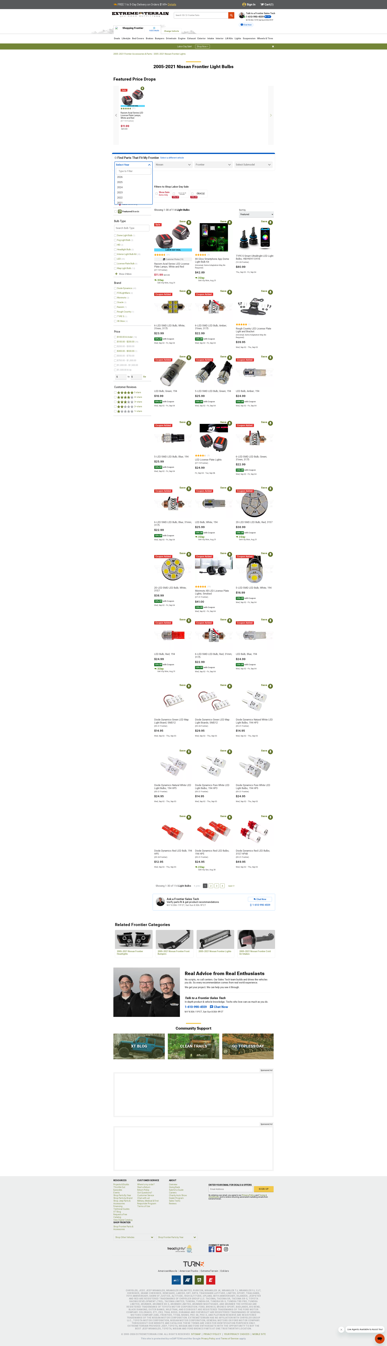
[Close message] (273, 46)
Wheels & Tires (265, 38)
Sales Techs (174, 1201)
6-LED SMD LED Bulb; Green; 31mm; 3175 (251, 458)
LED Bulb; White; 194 (206, 522)
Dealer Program (176, 1198)
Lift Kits (229, 38)
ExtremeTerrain (209, 1271)
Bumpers (159, 38)
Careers (172, 1192)
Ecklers (224, 1271)
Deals (117, 38)
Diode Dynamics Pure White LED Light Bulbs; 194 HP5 (253, 786)
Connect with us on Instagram (226, 1249)
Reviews (172, 1203)
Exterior (201, 38)
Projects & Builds (121, 1184)
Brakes (149, 38)
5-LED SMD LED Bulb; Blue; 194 (171, 456)
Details (172, 4)
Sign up (264, 1189)
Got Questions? (144, 1192)
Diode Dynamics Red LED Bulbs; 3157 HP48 (253, 852)
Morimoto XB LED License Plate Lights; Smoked (212, 592)
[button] (246, 25)
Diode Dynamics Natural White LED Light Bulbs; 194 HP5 (172, 786)
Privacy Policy (248, 1195)
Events (116, 1192)
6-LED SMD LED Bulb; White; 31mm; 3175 (169, 327)
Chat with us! (143, 1198)
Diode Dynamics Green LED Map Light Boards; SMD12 (212, 721)
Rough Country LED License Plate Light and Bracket (253, 330)
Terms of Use (143, 1206)
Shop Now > (202, 46)
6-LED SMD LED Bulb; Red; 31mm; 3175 (213, 655)
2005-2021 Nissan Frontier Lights (170, 54)
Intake (210, 38)
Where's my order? (145, 1184)
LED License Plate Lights (208, 459)
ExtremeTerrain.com (140, 14)
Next (230, 886)
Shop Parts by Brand (122, 1198)
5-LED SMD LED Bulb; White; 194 (254, 587)
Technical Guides (121, 1209)
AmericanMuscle (167, 1271)
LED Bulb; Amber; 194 (247, 391)
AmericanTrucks (189, 1271)
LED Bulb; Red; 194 (164, 654)
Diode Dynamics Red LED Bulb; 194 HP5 (173, 852)
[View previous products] (116, 115)
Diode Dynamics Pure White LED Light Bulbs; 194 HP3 (212, 786)
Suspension (249, 38)
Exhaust (191, 38)
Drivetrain (171, 38)
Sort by (242, 210)
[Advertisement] (193, 1094)
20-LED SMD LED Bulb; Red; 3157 (254, 522)
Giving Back (174, 1187)
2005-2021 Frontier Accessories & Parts (132, 54)
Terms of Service (230, 1338)
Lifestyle (126, 38)
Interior (220, 38)
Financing (117, 1206)
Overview (173, 1184)
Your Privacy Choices (237, 1334)
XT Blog (117, 1212)
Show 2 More (125, 274)
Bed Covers (138, 38)
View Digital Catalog (122, 1220)
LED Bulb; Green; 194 (165, 391)
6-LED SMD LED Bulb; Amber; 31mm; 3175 (211, 327)
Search (231, 15)
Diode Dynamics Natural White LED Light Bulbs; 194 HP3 (254, 721)
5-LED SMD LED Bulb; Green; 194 (213, 391)
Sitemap (196, 1334)
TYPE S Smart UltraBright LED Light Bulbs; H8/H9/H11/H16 (254, 257)
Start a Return (143, 1187)
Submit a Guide (176, 1190)
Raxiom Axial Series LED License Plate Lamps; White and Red (132, 117)
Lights (238, 38)
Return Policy (143, 1190)
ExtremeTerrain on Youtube (219, 1249)
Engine (181, 38)
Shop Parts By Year (122, 1195)
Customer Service (145, 1195)
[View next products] (271, 115)
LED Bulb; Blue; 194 (246, 654)
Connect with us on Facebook (211, 1249)
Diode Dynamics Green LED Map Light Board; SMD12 (171, 721)
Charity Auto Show (178, 1195)
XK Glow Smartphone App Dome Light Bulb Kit (212, 260)
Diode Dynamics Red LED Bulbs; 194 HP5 (212, 852)
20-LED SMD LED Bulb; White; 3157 (170, 589)
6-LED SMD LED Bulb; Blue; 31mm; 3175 (173, 524)
